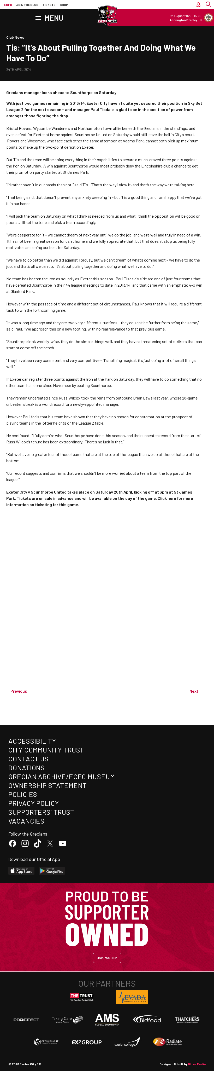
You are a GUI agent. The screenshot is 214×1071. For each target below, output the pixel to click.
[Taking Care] (67, 1019)
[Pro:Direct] (26, 1020)
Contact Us (28, 759)
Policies (22, 794)
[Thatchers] (187, 1020)
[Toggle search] (209, 5)
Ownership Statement (47, 785)
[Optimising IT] (46, 1042)
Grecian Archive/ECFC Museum (61, 776)
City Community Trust (46, 750)
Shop (64, 5)
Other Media (197, 1064)
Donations (26, 767)
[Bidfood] (147, 1019)
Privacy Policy (33, 803)
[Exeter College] (127, 1042)
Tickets (49, 5)
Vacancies (26, 821)
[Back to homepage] (107, 16)
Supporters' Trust (41, 812)
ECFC (8, 5)
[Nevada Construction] (132, 997)
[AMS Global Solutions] (107, 1019)
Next (193, 690)
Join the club (27, 5)
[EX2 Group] (87, 1042)
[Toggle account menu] (198, 5)
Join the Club (107, 958)
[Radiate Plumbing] (167, 1042)
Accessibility (32, 741)
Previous (18, 690)
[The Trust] (82, 997)
